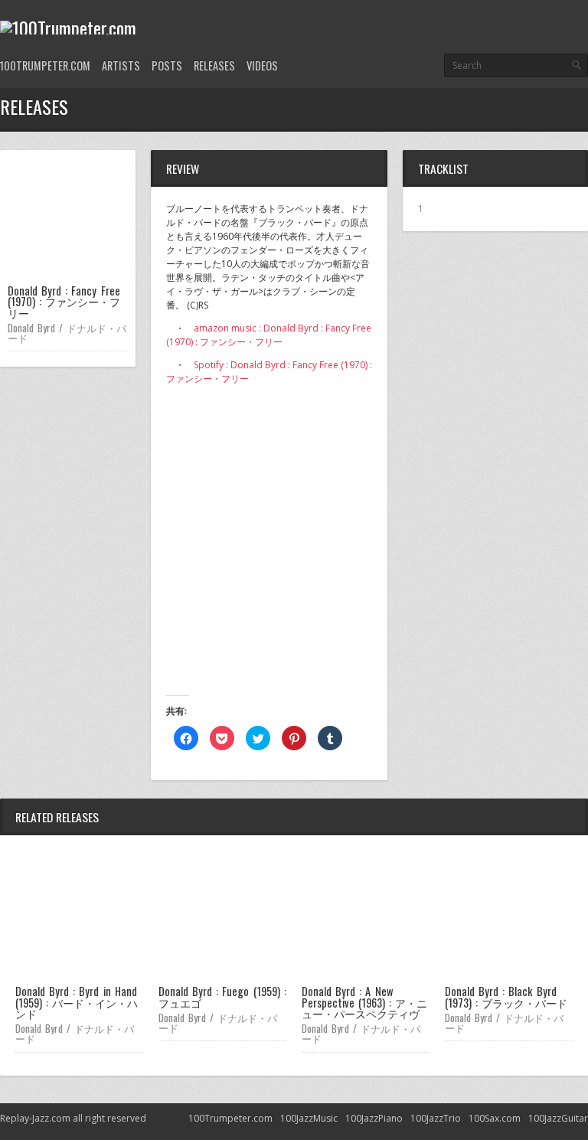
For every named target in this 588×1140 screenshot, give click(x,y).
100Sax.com (495, 1118)
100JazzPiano (374, 1118)
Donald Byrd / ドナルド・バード (67, 332)
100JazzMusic (309, 1118)
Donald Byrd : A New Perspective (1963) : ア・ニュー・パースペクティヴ (364, 1002)
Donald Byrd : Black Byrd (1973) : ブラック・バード (506, 996)
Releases (214, 65)
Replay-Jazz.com (35, 1118)
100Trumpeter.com (45, 65)
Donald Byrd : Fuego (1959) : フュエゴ (222, 996)
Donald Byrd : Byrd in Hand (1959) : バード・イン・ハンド (76, 1002)
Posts (167, 65)
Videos (262, 65)
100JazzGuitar (558, 1118)
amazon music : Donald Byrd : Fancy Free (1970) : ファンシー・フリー (268, 335)
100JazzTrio (435, 1118)
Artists (121, 65)
